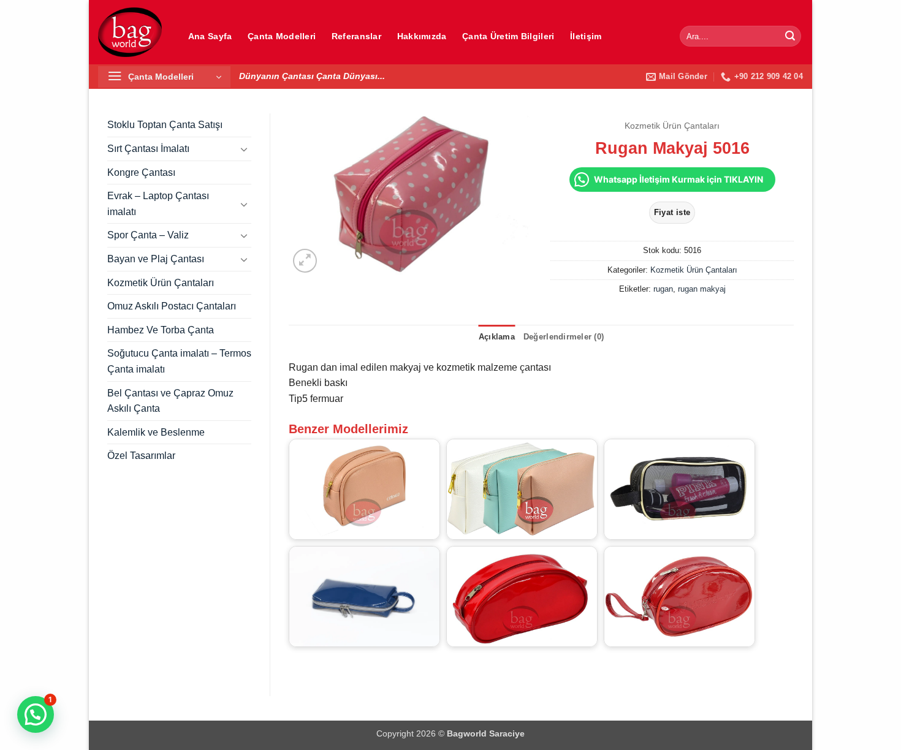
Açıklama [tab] (497, 336)
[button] (164, 77)
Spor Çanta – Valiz (148, 235)
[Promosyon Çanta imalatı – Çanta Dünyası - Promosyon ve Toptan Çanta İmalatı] (130, 31)
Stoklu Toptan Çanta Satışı (164, 124)
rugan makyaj (702, 289)
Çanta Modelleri (282, 36)
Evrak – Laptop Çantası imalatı (158, 204)
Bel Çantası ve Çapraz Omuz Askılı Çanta (170, 401)
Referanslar (356, 36)
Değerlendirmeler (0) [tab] (563, 336)
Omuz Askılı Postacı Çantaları (171, 306)
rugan (663, 289)
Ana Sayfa (210, 36)
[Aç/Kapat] (244, 149)
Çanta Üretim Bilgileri (508, 36)
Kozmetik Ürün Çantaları (160, 283)
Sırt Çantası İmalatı (148, 148)
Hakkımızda (422, 36)
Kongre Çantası (141, 172)
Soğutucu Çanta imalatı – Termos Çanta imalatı (179, 361)
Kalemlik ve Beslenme (156, 432)
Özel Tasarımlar (141, 455)
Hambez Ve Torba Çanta (160, 330)
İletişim (585, 36)
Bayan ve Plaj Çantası (155, 259)
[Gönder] (790, 36)
